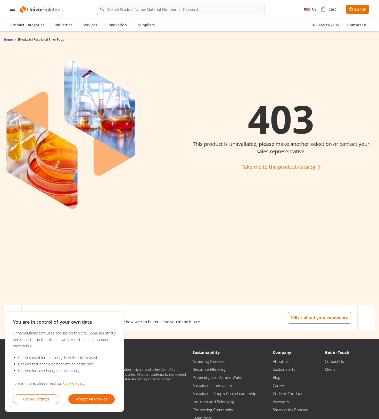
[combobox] (181, 9)
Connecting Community (213, 409)
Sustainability (284, 369)
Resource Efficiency (209, 369)
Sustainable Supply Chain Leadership (224, 393)
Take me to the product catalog (279, 166)
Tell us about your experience (319, 318)
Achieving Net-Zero (209, 361)
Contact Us (334, 361)
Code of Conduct (287, 393)
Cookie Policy (73, 383)
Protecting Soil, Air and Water (218, 377)
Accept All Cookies (91, 399)
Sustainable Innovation (212, 385)
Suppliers (146, 24)
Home (9, 39)
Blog (276, 377)
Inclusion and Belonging (213, 401)
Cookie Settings (36, 399)
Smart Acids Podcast (290, 409)
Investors (281, 401)
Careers (279, 385)
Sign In (360, 9)
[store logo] (42, 9)
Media (330, 369)
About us (281, 361)
